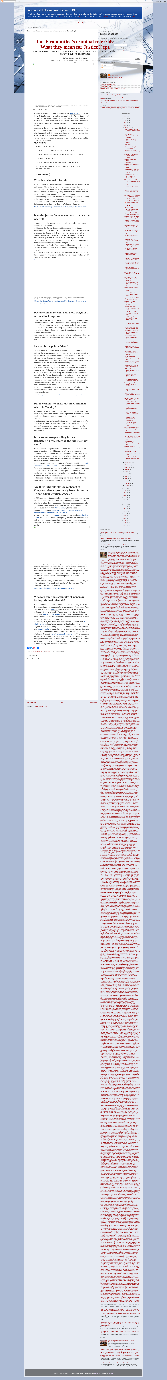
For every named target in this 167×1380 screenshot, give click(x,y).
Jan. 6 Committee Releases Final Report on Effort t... (132, 196)
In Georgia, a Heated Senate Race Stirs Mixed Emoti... (131, 424)
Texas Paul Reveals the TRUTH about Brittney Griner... (131, 294)
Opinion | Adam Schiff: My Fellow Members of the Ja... (131, 191)
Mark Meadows (60, 508)
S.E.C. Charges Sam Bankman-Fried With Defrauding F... (130, 318)
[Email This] (57, 651)
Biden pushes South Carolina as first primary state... (131, 443)
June (126, 474)
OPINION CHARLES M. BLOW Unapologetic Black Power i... (130, 337)
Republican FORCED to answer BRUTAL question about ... (132, 403)
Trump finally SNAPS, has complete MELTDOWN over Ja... (131, 171)
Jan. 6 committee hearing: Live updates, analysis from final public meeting (60, 206)
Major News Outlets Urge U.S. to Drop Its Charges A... (131, 284)
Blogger (111, 1373)
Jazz (81, 16)
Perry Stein (68, 58)
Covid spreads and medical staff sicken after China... (131, 327)
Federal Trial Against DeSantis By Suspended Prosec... (131, 348)
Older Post (93, 703)
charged (56, 515)
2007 (125, 518)
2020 (125, 490)
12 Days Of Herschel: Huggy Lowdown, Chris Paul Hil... (131, 370)
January (127, 485)
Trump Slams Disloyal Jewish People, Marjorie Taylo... (131, 308)
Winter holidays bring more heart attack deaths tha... (132, 379)
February (127, 483)
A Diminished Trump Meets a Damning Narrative (131, 245)
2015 (125, 502)
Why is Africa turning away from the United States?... (132, 259)
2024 (125, 120)
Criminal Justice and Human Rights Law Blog (112, 88)
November (128, 462)
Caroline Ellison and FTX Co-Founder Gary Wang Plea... (131, 227)
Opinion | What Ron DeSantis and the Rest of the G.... (132, 448)
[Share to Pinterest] (63, 651)
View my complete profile (115, 77)
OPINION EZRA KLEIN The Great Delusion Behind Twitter (131, 332)
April (126, 478)
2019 (125, 493)
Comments (106, 68)
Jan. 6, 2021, (75, 113)
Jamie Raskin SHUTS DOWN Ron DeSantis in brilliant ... (131, 274)
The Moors (127, 144)
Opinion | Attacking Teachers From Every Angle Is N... (131, 303)
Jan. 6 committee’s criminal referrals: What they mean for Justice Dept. (75, 44)
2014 (125, 504)
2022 (125, 125)
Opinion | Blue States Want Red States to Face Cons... (131, 166)
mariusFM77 (97, 1373)
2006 (125, 520)
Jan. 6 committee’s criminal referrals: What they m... (131, 236)
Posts (104, 65)
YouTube (61, 16)
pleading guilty (43, 629)
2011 (125, 511)
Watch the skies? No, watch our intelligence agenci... (132, 433)
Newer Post (31, 703)
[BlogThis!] (58, 651)
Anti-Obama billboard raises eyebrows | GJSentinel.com (116, 544)
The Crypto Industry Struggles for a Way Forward (130, 408)
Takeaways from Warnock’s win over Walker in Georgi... (132, 384)
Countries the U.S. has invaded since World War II (114, 1362)
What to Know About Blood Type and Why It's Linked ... (132, 181)
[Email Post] (53, 651)
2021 (125, 488)
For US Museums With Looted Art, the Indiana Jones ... (131, 313)
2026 (125, 116)
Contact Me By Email (83, 22)
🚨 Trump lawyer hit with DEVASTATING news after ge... (131, 204)
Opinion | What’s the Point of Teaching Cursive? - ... (132, 298)
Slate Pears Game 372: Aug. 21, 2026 (110, 95)
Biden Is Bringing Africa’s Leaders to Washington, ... (131, 342)
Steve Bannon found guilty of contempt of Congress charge (54, 588)
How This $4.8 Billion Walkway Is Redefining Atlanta (131, 353)
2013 (125, 506)
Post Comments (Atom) (41, 706)
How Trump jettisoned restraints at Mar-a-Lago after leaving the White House (61, 395)
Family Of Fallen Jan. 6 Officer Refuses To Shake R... (132, 394)
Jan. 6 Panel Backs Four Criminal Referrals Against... (131, 249)
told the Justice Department (62, 634)
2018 (125, 495)
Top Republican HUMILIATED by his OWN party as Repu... (132, 209)
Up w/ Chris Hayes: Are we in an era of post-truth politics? (116, 538)
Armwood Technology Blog (107, 84)
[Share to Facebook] (62, 651)
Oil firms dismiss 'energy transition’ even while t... (131, 366)
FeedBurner (124, 50)
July (126, 471)
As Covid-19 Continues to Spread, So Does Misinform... (131, 156)
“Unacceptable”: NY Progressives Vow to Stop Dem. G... (132, 136)
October (127, 464)
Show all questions (42, 174)
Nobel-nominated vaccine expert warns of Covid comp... (131, 186)
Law (133, 16)
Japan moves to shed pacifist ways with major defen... (131, 323)
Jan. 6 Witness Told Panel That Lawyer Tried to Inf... (132, 199)
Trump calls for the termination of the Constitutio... (129, 419)
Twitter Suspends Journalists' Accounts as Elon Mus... (131, 268)
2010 (125, 513)
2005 (125, 522)
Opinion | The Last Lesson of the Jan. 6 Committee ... (131, 222)
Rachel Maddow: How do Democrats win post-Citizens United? (117, 532)
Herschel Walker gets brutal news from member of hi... (132, 438)
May (126, 476)
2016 (125, 499)
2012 (125, 509)
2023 (125, 123)
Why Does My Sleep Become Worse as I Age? (132, 151)
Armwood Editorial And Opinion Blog (53, 10)
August (127, 469)
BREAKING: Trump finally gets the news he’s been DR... (131, 232)
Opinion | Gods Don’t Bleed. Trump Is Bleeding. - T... (132, 213)
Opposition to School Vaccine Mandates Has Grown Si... (131, 279)
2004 (125, 525)
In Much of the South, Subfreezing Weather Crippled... (130, 141)
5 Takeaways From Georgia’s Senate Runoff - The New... (131, 389)
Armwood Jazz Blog (105, 86)
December (128, 127)
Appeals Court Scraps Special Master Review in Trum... (132, 453)
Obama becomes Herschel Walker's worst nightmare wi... (132, 429)
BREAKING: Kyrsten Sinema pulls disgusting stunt (131, 358)
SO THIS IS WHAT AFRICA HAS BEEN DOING (131, 399)
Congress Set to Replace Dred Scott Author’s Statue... (131, 289)
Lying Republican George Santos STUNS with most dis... (132, 131)
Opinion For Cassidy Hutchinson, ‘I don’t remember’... (130, 161)
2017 (125, 497)
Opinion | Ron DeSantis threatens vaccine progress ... (130, 255)
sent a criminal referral (51, 614)
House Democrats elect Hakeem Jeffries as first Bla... (131, 458)
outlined (54, 609)
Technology (105, 16)
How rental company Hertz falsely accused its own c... (131, 263)
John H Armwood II (115, 75)
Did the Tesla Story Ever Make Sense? (131, 147)
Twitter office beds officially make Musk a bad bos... (131, 362)
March (127, 481)
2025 (125, 118)
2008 (125, 515)
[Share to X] (60, 651)
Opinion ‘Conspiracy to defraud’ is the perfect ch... (131, 241)
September (128, 467)
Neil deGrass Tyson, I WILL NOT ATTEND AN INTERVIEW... (131, 176)
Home (62, 703)
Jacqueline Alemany (81, 58)
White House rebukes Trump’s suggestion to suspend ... (131, 414)
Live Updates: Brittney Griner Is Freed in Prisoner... (130, 375)
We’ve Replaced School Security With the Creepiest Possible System (119, 104)
